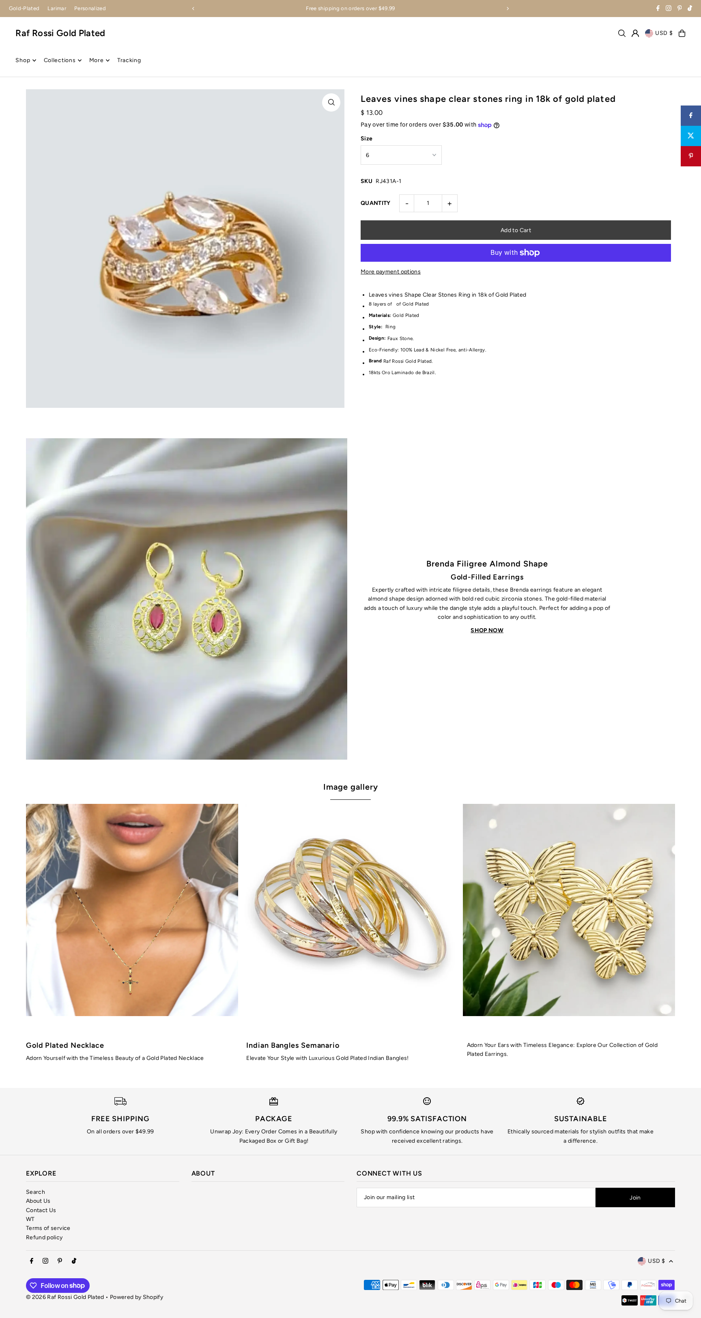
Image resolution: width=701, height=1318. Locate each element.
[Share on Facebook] (691, 116)
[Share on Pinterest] (691, 156)
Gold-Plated (24, 8)
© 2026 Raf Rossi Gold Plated (65, 1297)
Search (35, 1192)
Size (366, 138)
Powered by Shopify (136, 1297)
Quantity (376, 203)
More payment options (391, 271)
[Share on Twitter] (691, 136)
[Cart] (682, 33)
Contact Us (41, 1210)
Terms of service (48, 1228)
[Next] (507, 8)
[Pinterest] (679, 9)
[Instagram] (668, 9)
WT (30, 1219)
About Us (38, 1200)
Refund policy (44, 1237)
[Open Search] (622, 33)
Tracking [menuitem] (129, 60)
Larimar (56, 8)
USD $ (664, 33)
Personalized (90, 8)
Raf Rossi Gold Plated (60, 33)
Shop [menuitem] (22, 60)
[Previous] (193, 8)
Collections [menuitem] (60, 60)
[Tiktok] (690, 9)
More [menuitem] (96, 60)
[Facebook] (658, 9)
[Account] (635, 33)
